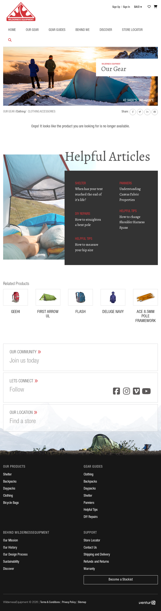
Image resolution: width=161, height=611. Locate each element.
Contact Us (90, 548)
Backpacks (10, 482)
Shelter (7, 474)
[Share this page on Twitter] (140, 112)
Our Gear (32, 30)
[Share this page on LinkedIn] (147, 112)
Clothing (8, 496)
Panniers (89, 503)
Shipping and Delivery (97, 555)
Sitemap (82, 602)
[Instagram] (127, 391)
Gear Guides (57, 30)
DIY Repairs (91, 517)
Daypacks (9, 489)
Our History (10, 548)
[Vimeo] (136, 391)
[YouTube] (147, 391)
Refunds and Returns (96, 562)
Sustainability (11, 562)
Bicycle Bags (11, 503)
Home (12, 30)
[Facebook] (117, 391)
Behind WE (82, 30)
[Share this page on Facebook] (133, 112)
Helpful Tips (91, 510)
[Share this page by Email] (155, 112)
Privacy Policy (69, 602)
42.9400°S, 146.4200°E (138, 100)
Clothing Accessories (41, 111)
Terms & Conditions (50, 602)
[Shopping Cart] (155, 6)
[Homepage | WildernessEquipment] (21, 10)
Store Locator (132, 30)
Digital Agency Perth (148, 602)
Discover (106, 30)
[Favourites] (149, 6)
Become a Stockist (121, 580)
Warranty (89, 569)
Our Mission (10, 540)
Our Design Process (15, 555)
